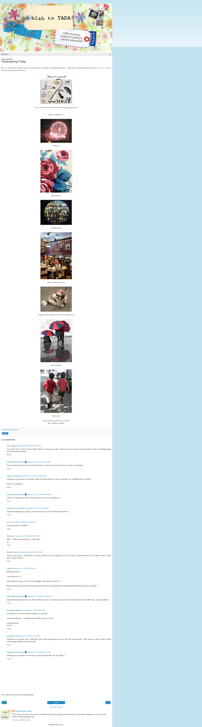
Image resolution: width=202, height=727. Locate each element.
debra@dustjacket (14, 610)
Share (5, 433)
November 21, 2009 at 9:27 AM (23, 568)
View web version (56, 707)
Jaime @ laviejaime (14, 476)
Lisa (8, 522)
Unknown (10, 536)
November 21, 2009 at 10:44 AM (39, 596)
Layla (9, 568)
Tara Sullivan (12, 446)
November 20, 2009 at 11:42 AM (37, 508)
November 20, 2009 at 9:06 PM (30, 552)
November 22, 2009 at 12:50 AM (28, 636)
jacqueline (11, 636)
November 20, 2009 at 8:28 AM (39, 462)
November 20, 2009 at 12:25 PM (23, 522)
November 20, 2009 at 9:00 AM (39, 494)
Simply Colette (101, 68)
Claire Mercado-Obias (15, 462)
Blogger (60, 724)
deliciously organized (15, 508)
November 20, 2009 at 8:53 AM (34, 476)
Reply (9, 455)
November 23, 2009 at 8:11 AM (38, 652)
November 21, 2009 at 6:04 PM (33, 610)
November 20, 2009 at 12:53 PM (27, 536)
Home (56, 702)
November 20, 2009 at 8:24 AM (29, 446)
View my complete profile (21, 720)
